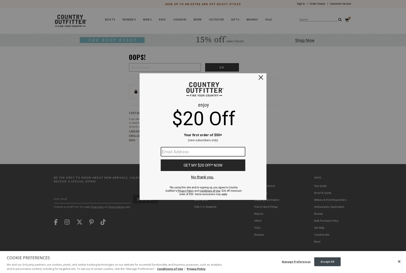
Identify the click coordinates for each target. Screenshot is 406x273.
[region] (203, 262)
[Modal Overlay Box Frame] (203, 136)
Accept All (327, 261)
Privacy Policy (196, 268)
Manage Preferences (296, 261)
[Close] (399, 261)
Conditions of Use (170, 268)
